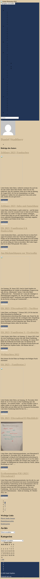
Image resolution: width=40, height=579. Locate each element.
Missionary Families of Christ (18, 81)
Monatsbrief (12, 15)
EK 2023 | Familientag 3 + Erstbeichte (20, 332)
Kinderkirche (13, 35)
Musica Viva (12, 89)
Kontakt (7, 112)
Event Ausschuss (14, 82)
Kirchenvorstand (17, 68)
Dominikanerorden (14, 54)
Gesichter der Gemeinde (16, 58)
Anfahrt (11, 114)
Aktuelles (7, 10)
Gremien (11, 65)
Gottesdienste (9, 26)
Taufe (10, 51)
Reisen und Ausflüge (15, 74)
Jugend (11, 100)
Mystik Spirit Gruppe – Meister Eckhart (24, 63)
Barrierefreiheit (13, 30)
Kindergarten (5, 524)
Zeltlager (11, 111)
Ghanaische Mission (15, 59)
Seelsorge (11, 75)
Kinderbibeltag (13, 102)
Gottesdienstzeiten (14, 28)
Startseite (7, 570)
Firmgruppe (12, 98)
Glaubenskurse (13, 61)
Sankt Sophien (5, 7)
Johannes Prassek (14, 70)
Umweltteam (12, 95)
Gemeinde (8, 52)
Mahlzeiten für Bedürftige (16, 86)
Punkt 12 (11, 21)
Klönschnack (13, 93)
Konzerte (11, 14)
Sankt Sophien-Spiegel (16, 19)
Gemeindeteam (17, 67)
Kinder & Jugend (10, 96)
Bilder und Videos (14, 22)
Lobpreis (11, 38)
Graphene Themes (17, 576)
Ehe (10, 45)
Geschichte (12, 56)
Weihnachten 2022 (10, 354)
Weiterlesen (4, 200)
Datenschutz (8, 566)
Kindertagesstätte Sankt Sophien (18, 104)
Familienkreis (13, 84)
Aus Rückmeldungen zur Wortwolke (19, 253)
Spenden (11, 77)
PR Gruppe (12, 91)
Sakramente (8, 42)
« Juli (2, 559)
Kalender (11, 17)
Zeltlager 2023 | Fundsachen (15, 152)
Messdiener (12, 40)
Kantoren (11, 33)
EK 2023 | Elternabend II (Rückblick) (19, 418)
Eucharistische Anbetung (16, 31)
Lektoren (11, 37)
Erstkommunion (13, 107)
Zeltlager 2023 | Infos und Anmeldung (19, 206)
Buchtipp (11, 24)
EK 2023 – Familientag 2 (13, 364)
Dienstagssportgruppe (15, 88)
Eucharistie (12, 49)
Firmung (11, 47)
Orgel (10, 72)
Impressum (8, 564)
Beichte (11, 44)
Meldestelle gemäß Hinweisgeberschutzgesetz (19, 568)
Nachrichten (12, 12)
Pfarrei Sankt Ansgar (8, 518)
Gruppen (7, 79)
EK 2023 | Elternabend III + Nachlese (19, 308)
